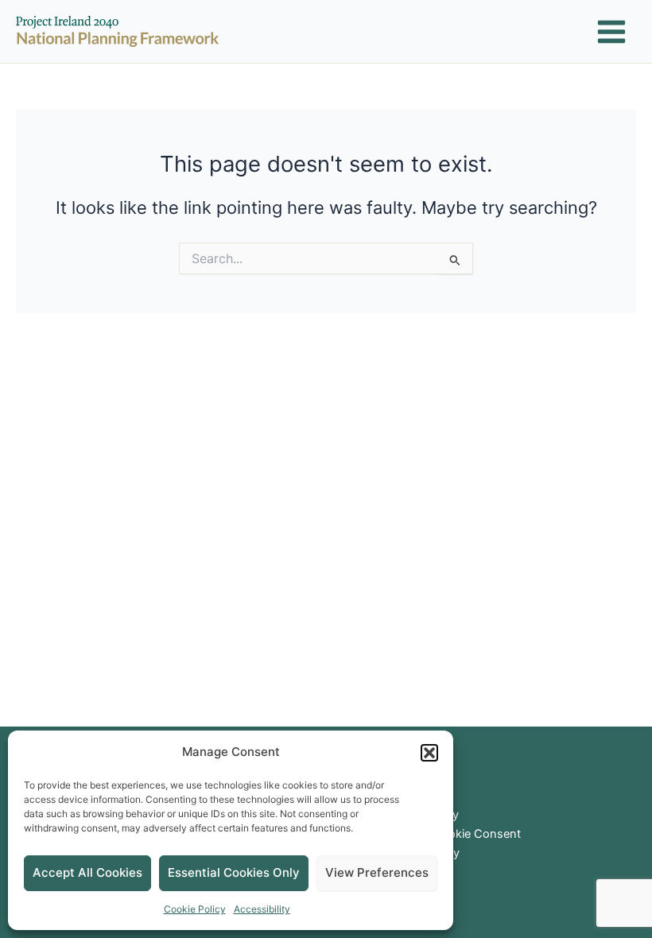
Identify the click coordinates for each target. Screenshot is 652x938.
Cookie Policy (195, 909)
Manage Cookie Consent (453, 834)
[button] (429, 753)
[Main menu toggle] (611, 31)
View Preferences (377, 872)
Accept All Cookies (87, 872)
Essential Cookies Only (234, 872)
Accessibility (262, 909)
